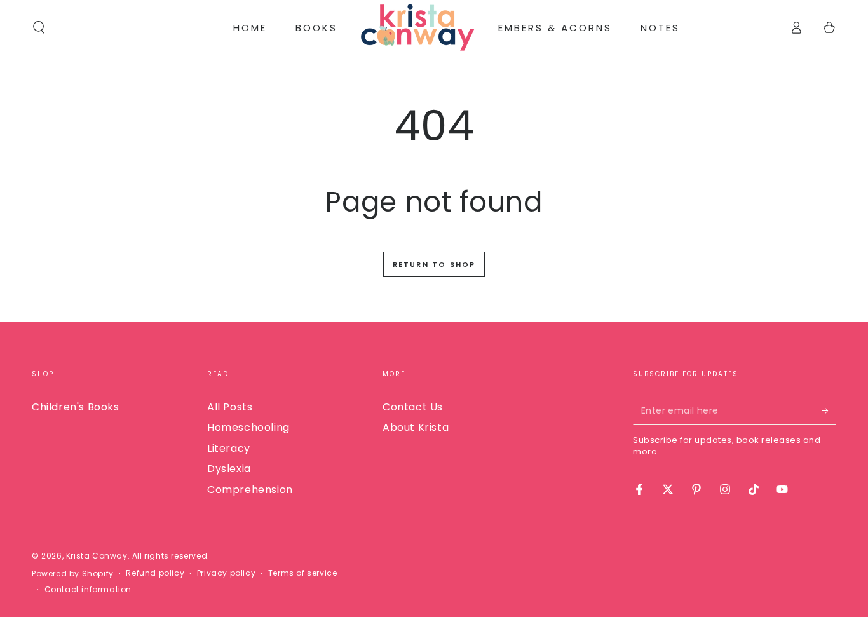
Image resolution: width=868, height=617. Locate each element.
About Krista (416, 427)
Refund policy (155, 573)
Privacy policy (226, 573)
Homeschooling (248, 427)
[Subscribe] (829, 410)
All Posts (229, 407)
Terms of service (302, 573)
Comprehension (250, 489)
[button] (38, 27)
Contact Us (413, 407)
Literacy (228, 448)
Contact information (88, 590)
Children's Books (75, 407)
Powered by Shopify (73, 574)
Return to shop (434, 264)
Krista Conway (97, 555)
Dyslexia (229, 468)
